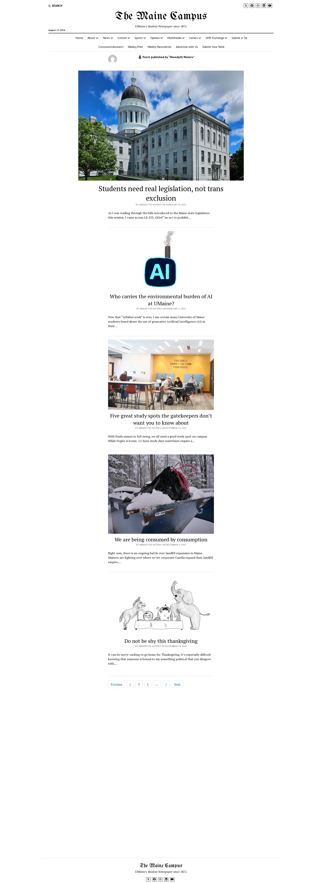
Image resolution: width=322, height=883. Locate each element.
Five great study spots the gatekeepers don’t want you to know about (161, 419)
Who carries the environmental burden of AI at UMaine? (161, 300)
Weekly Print (135, 47)
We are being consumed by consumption (161, 539)
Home (79, 38)
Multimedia (174, 38)
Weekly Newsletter (159, 47)
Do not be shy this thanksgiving (161, 640)
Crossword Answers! (110, 47)
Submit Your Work (213, 47)
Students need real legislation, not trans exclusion (161, 193)
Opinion (155, 38)
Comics (193, 38)
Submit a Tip (239, 38)
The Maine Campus (161, 16)
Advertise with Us (187, 47)
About (91, 38)
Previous (116, 684)
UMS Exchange (215, 38)
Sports (139, 38)
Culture (122, 38)
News (106, 38)
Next (177, 684)
